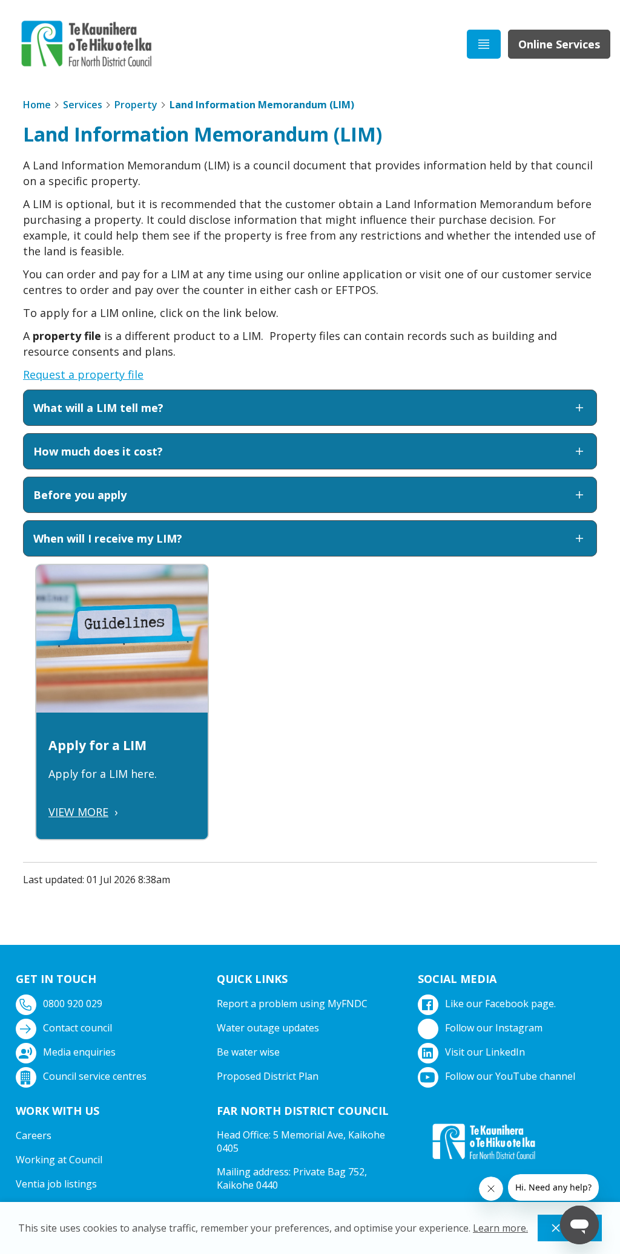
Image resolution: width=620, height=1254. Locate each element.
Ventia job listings (56, 1183)
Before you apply (80, 495)
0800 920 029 (72, 1003)
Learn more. (500, 1228)
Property (135, 104)
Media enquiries (79, 1052)
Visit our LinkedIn (485, 1052)
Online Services (559, 44)
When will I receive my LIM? (107, 538)
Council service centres (95, 1076)
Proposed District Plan (267, 1076)
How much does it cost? (98, 451)
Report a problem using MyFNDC (292, 1003)
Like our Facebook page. (500, 1003)
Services (82, 104)
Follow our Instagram (493, 1027)
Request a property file (83, 374)
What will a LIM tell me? (98, 407)
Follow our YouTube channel (510, 1076)
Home (37, 104)
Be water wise (248, 1052)
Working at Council (59, 1159)
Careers (33, 1135)
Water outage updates (268, 1027)
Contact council (77, 1027)
